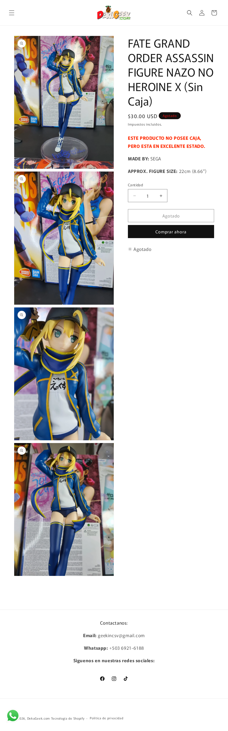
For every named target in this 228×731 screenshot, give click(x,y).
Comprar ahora (171, 231)
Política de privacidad (106, 718)
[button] (12, 13)
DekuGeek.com (38, 718)
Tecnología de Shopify (68, 718)
